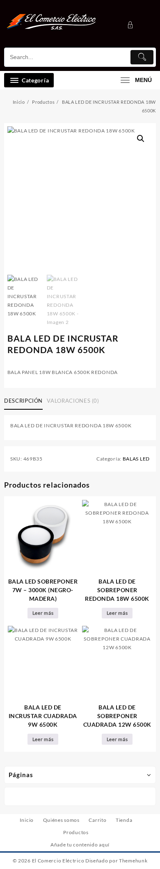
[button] (140, 138)
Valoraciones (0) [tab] (73, 400)
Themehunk (133, 861)
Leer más (43, 613)
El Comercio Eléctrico (58, 861)
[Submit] (141, 57)
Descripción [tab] (23, 400)
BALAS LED (136, 459)
